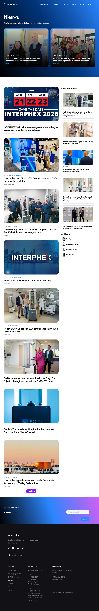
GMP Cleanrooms (13, 577)
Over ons (11, 587)
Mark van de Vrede (9, 133)
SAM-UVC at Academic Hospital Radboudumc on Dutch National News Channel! (29, 431)
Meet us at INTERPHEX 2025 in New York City (27, 280)
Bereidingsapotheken (15, 574)
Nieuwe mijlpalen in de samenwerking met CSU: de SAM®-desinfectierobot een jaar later (30, 231)
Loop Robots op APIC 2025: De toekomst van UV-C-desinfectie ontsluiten (30, 180)
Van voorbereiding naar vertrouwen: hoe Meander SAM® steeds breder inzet (23, 59)
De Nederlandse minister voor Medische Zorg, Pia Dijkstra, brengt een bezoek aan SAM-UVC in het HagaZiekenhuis (29, 381)
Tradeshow (17, 124)
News (17, 55)
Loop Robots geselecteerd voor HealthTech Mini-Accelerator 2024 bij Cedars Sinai (29, 482)
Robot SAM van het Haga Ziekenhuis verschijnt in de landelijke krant (31, 330)
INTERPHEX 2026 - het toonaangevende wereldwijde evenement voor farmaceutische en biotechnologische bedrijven (31, 130)
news (64, 109)
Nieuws (10, 580)
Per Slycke (7, 283)
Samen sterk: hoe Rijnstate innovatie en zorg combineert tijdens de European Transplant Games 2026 (72, 60)
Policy (10, 590)
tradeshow (66, 166)
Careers (10, 583)
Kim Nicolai (9, 63)
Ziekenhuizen (12, 570)
